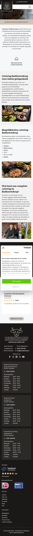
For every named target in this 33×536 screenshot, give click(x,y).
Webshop (4, 499)
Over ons (4, 497)
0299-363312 (10, 371)
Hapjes (6, 150)
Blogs (3, 503)
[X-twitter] (20, 356)
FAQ (3, 505)
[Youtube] (23, 356)
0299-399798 (21, 348)
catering (10, 197)
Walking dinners (8, 148)
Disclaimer (5, 517)
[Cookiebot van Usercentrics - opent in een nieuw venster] (23, 248)
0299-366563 (10, 405)
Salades (6, 157)
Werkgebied (5, 513)
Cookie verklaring (7, 522)
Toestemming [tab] (6, 252)
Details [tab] (16, 252)
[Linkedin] (16, 356)
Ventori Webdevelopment (16, 532)
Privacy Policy (6, 519)
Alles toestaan (16, 281)
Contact (4, 495)
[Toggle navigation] (30, 7)
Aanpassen (15, 286)
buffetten (6, 146)
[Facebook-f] (9, 356)
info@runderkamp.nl (23, 350)
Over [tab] (27, 252)
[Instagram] (13, 356)
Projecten (4, 501)
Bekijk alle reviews (16, 318)
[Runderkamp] (6, 6)
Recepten (4, 515)
